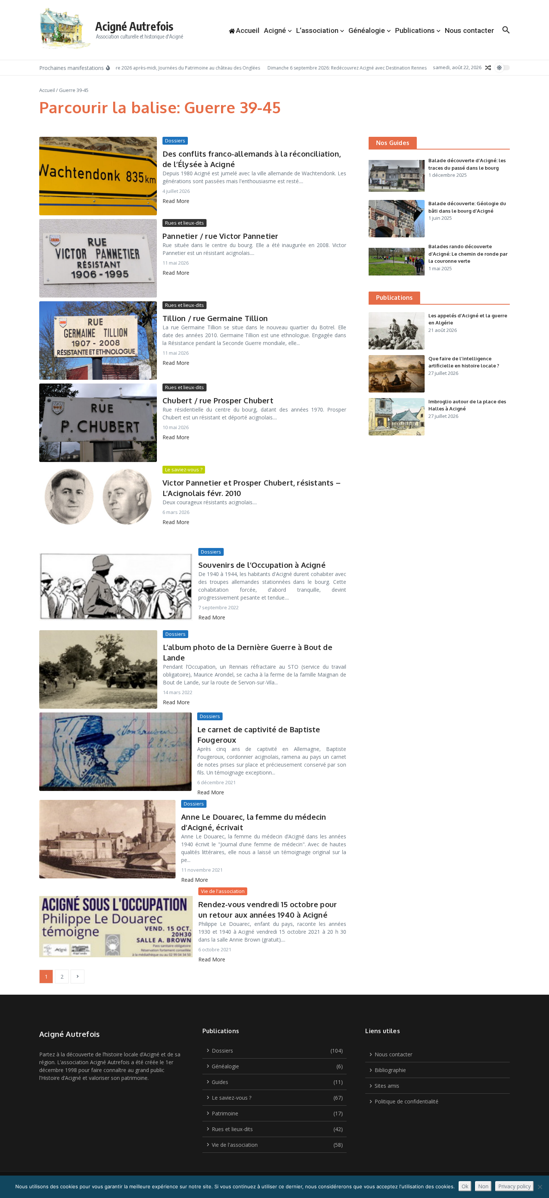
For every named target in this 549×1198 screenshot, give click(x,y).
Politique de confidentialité (406, 1101)
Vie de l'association (223, 891)
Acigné (275, 30)
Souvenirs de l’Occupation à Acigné (262, 565)
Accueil (47, 90)
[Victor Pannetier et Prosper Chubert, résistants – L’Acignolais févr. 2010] (98, 505)
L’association (317, 30)
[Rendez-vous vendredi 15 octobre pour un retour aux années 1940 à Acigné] (116, 926)
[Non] (539, 1187)
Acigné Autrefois (134, 26)
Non (483, 1186)
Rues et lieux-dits (184, 222)
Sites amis (387, 1085)
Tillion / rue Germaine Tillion (215, 318)
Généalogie (366, 30)
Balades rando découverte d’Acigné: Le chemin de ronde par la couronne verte (468, 253)
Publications (415, 30)
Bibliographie (390, 1070)
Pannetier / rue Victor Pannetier (220, 236)
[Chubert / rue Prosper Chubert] (98, 423)
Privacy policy (514, 1186)
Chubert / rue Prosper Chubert (217, 400)
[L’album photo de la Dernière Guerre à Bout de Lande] (98, 669)
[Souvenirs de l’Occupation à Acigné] (116, 587)
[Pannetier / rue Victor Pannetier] (98, 258)
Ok (465, 1186)
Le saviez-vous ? (183, 469)
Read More (175, 200)
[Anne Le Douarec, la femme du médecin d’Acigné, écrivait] (107, 839)
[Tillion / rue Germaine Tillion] (98, 340)
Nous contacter (469, 30)
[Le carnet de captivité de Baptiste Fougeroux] (115, 751)
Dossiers (175, 140)
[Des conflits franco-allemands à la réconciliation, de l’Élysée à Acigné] (98, 176)
